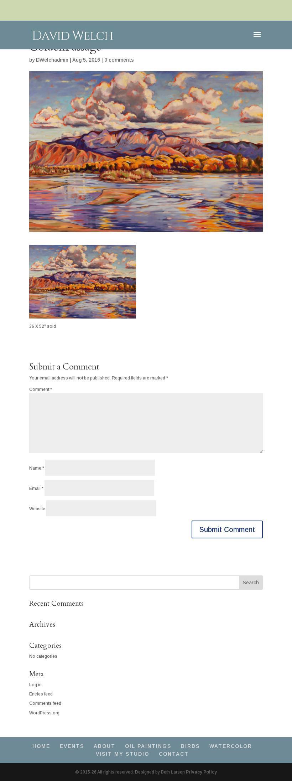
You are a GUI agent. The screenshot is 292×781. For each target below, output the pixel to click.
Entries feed (41, 694)
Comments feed (45, 703)
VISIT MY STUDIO (122, 754)
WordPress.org (44, 712)
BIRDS (190, 746)
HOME (41, 746)
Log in (35, 684)
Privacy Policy (201, 772)
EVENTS (72, 746)
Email (36, 488)
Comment (40, 389)
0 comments (119, 60)
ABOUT (104, 746)
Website (37, 508)
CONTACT (174, 754)
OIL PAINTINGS (148, 746)
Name (36, 468)
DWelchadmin (52, 60)
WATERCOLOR (230, 746)
